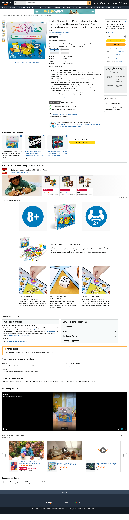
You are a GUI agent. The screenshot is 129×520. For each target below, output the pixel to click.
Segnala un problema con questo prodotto (64, 114)
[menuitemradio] (122, 429)
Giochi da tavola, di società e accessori (22, 15)
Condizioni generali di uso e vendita (41, 508)
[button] (4, 7)
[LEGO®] (4, 171)
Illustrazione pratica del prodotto (13, 396)
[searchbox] (56, 3)
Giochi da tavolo (37, 15)
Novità (29, 7)
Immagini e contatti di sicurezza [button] (74, 366)
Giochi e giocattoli (6, 15)
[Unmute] (125, 429)
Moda (40, 7)
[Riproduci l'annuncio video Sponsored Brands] (64, 450)
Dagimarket (119, 48)
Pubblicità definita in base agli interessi (88, 508)
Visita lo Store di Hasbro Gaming (59, 32)
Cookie (75, 508)
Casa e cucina (48, 7)
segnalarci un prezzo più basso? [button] (16, 341)
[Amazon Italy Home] (49, 503)
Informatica (57, 7)
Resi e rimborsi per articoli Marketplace (20, 335)
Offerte (34, 7)
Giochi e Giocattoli (68, 7)
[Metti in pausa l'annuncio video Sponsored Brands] (41, 454)
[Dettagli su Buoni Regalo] (94, 7)
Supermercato (117, 7)
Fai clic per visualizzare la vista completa (27, 62)
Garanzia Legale (50, 331)
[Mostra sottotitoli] (41, 442)
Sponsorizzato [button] (121, 197)
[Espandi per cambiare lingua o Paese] (97, 3)
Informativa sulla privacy (58, 508)
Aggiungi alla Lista (110, 98)
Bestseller (22, 7)
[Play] (3, 429)
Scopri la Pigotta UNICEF (64, 124)
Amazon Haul (13, 7)
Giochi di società (47, 15)
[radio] (3, 22)
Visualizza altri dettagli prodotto (60, 97)
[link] (35, 142)
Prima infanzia (79, 7)
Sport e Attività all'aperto (104, 7)
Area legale (69, 508)
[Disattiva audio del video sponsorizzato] (41, 458)
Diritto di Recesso (39, 330)
